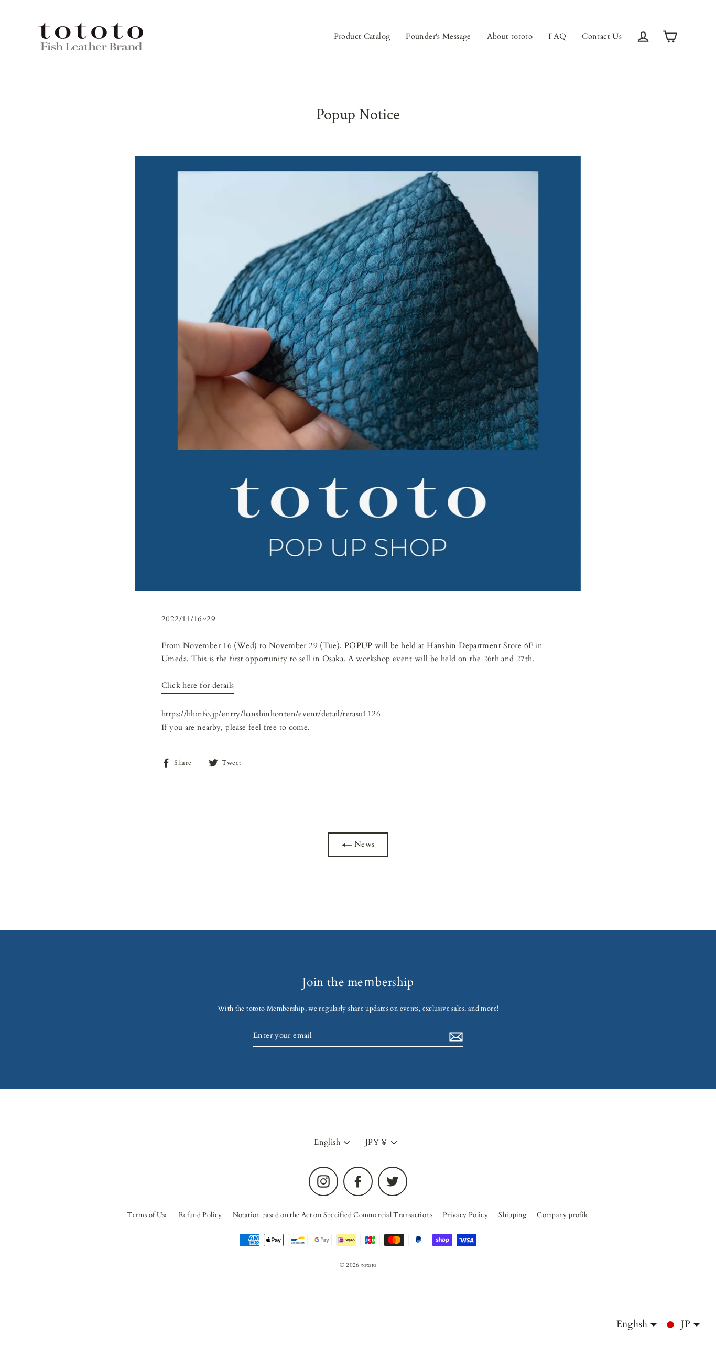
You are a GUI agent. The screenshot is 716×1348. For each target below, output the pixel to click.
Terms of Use (147, 1215)
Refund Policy (200, 1215)
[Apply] (454, 1036)
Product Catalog (362, 36)
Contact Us (602, 36)
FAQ (557, 36)
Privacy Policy (465, 1215)
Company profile (563, 1215)
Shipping (512, 1215)
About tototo (510, 36)
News (363, 844)
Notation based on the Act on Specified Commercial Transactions (332, 1215)
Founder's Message (438, 36)
